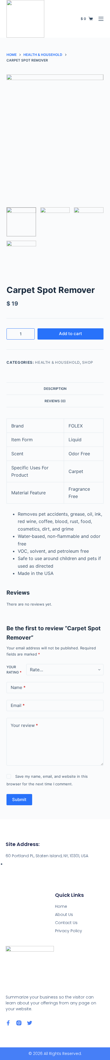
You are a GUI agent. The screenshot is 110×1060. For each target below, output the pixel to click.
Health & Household (57, 362)
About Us (64, 914)
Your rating (13, 670)
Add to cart (70, 333)
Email (18, 705)
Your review (24, 725)
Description (55, 388)
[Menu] (101, 18)
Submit (19, 799)
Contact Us (66, 922)
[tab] (54, 388)
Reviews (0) (55, 401)
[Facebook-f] (8, 1022)
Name (18, 687)
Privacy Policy (68, 931)
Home (61, 906)
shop (87, 362)
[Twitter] (29, 1022)
